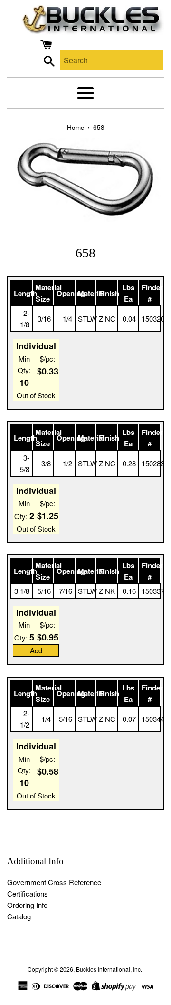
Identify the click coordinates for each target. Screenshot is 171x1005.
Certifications (27, 893)
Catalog (19, 916)
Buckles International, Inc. (109, 969)
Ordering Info (27, 905)
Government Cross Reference (54, 882)
